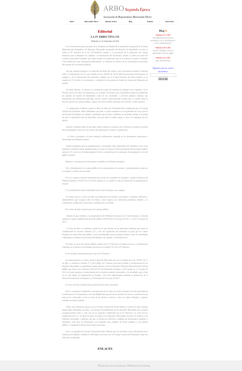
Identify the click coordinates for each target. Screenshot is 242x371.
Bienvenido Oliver (91, 21)
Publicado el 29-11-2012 (163, 48)
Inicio (72, 21)
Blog (130, 21)
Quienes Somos (111, 21)
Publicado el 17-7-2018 (163, 35)
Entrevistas (169, 21)
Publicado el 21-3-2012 (163, 58)
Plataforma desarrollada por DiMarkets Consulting (124, 365)
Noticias (150, 21)
